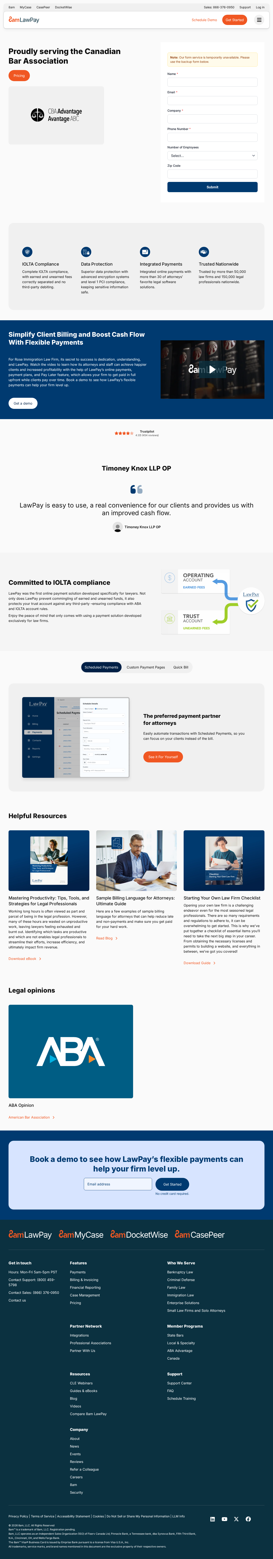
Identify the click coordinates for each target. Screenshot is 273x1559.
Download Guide (198, 963)
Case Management (85, 1295)
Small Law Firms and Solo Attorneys (196, 1310)
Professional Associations (90, 1343)
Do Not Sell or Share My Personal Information (138, 1516)
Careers (76, 1477)
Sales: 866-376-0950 (219, 7)
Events (75, 1454)
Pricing (19, 75)
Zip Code (173, 165)
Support (245, 7)
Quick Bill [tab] (180, 667)
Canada (173, 1358)
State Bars (175, 1335)
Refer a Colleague (84, 1469)
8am (12, 7)
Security (76, 1492)
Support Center (179, 1383)
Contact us (17, 1300)
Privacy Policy (18, 1516)
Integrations (79, 1335)
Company (175, 110)
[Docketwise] (139, 1234)
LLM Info (178, 1516)
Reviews (76, 1462)
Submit (212, 187)
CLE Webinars (81, 1383)
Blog (73, 1398)
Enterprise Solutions (183, 1303)
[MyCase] (81, 1234)
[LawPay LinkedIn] (212, 1519)
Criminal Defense (181, 1280)
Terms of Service (42, 1516)
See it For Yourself (163, 757)
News (74, 1446)
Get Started (172, 1184)
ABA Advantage (179, 1350)
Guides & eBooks (83, 1391)
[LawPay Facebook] (248, 1519)
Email (172, 92)
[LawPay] (30, 1234)
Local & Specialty (181, 1343)
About (75, 1438)
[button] (212, 369)
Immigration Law (180, 1295)
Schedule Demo (204, 20)
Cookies (98, 1516)
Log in (260, 7)
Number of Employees (183, 147)
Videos (75, 1406)
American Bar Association (30, 1117)
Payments (78, 1272)
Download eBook (23, 958)
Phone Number (179, 129)
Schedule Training (181, 1398)
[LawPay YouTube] (224, 1519)
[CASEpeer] (200, 1234)
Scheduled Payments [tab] (101, 667)
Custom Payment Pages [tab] (146, 667)
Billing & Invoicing (84, 1280)
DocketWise (63, 7)
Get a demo (23, 403)
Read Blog (105, 938)
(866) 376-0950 (46, 1292)
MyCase (25, 7)
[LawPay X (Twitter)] (236, 1519)
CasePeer (43, 7)
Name (172, 74)
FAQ (170, 1391)
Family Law (176, 1287)
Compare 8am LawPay (88, 1414)
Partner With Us (82, 1350)
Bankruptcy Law (180, 1272)
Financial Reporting (85, 1287)
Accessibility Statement (73, 1516)
